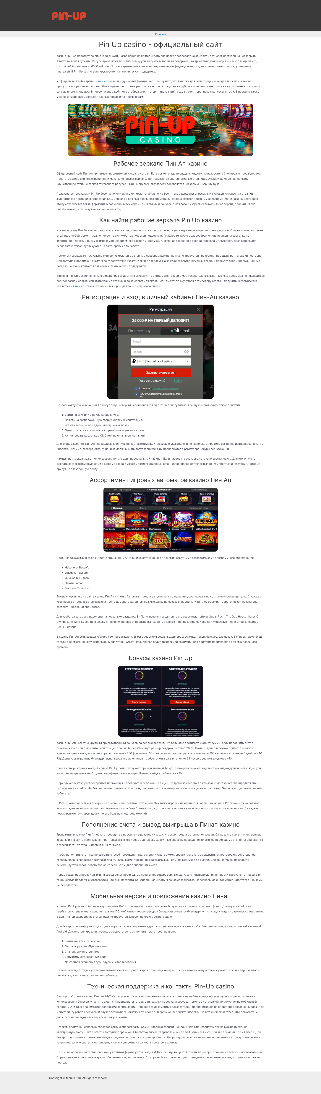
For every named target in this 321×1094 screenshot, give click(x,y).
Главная (160, 34)
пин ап (102, 81)
